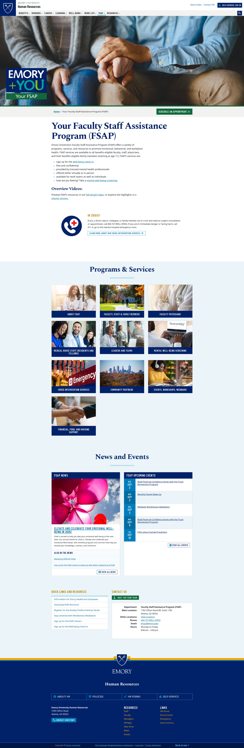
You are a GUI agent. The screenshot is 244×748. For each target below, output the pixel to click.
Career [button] (48, 13)
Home (57, 111)
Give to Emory (167, 722)
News (126, 730)
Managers (129, 719)
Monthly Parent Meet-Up (149, 494)
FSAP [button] (102, 13)
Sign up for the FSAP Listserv (68, 621)
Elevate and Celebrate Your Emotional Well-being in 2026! (84, 530)
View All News (108, 571)
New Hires (129, 726)
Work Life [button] (89, 13)
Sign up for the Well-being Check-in (71, 626)
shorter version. (59, 198)
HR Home (164, 711)
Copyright (139, 745)
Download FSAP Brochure (66, 604)
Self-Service (170, 696)
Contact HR (209, 4)
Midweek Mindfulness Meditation (154, 507)
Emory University (73, 745)
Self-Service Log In (231, 5)
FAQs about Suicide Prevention (152, 532)
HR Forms (133, 696)
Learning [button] (61, 13)
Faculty (127, 715)
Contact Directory (65, 720)
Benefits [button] (23, 13)
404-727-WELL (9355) (151, 620)
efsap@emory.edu (149, 623)
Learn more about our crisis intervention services (115, 233)
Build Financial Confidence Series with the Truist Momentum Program (160, 483)
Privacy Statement (153, 745)
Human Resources (29, 6)
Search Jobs (196, 4)
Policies (97, 696)
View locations (148, 617)
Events (127, 734)
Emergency (165, 719)
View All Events (180, 545)
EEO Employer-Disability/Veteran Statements (114, 745)
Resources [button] (112, 13)
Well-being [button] (75, 13)
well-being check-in (83, 162)
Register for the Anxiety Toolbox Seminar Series (77, 610)
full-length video (95, 194)
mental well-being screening (102, 180)
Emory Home (166, 715)
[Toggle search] (239, 13)
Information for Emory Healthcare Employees (76, 599)
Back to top (181, 745)
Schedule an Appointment (173, 111)
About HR (63, 696)
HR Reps (128, 722)
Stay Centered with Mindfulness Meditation (75, 615)
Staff (126, 711)
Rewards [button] (36, 13)
